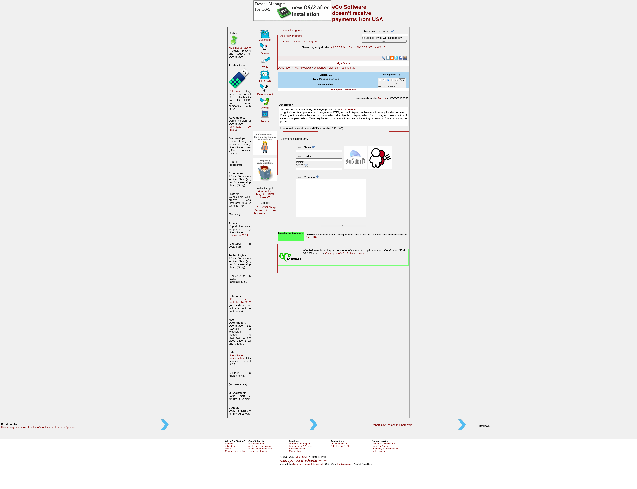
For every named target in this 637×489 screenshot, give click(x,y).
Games (265, 53)
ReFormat (235, 91)
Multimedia (264, 39)
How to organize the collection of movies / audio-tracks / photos (38, 427)
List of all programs (291, 30)
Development (265, 94)
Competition (295, 451)
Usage (228, 448)
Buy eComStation (380, 446)
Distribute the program (299, 443)
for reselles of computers (260, 448)
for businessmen (256, 443)
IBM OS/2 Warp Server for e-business (265, 210)
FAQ (296, 67)
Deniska (382, 98)
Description (284, 67)
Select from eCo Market (342, 446)
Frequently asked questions (385, 448)
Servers (265, 121)
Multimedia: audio (240, 47)
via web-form (348, 109)
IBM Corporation (344, 464)
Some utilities (312, 237)
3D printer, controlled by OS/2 (240, 301)
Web (265, 67)
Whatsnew (320, 67)
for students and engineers (260, 446)
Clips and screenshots (236, 451)
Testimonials (347, 67)
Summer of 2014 (238, 235)
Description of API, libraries (302, 446)
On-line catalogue (339, 443)
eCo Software (300, 457)
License (333, 67)
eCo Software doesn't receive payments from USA (357, 13)
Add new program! (291, 36)
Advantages (231, 446)
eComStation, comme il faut (237, 357)
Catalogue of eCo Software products (346, 253)
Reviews (306, 67)
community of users (257, 451)
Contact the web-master (383, 443)
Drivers (265, 107)
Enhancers (265, 80)
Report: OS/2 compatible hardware (392, 425)
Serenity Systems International (308, 464)
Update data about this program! (299, 41)
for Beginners (378, 451)
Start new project (297, 448)
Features (229, 443)
